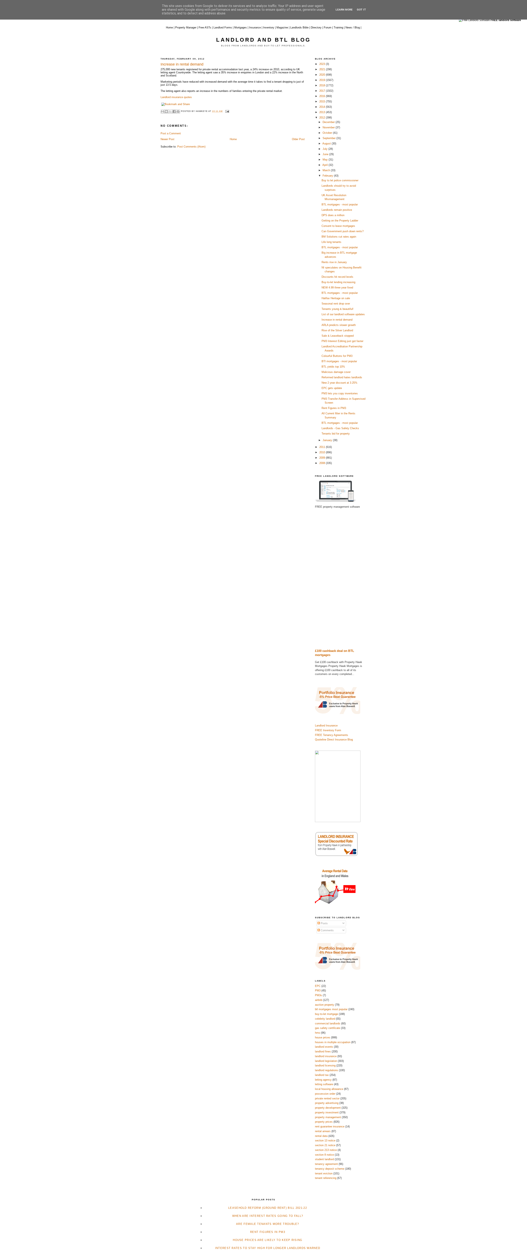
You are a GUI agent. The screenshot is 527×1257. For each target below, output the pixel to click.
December (329, 122)
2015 (322, 101)
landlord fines (323, 1051)
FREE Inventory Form (328, 730)
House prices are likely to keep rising (267, 1240)
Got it (361, 9)
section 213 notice (326, 1150)
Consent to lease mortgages (338, 225)
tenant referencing (325, 1178)
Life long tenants (331, 242)
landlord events (324, 1046)
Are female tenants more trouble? (267, 1223)
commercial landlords (327, 1023)
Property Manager (185, 27)
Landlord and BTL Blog (263, 40)
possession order (325, 1093)
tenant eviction (323, 1173)
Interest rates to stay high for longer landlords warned (267, 1248)
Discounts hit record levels (337, 276)
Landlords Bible (299, 27)
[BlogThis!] (166, 111)
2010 (322, 452)
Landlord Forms (222, 27)
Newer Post (167, 139)
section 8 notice (324, 1154)
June (326, 154)
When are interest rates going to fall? (267, 1215)
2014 (322, 106)
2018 (322, 85)
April (325, 164)
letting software (324, 1084)
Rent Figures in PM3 (334, 408)
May (326, 159)
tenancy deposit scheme (329, 1168)
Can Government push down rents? (343, 231)
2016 (322, 96)
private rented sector (327, 1098)
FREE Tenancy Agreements (331, 735)
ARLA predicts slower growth (339, 325)
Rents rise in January (334, 262)
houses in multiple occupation (332, 1042)
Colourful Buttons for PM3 (337, 355)
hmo (317, 1032)
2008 (322, 463)
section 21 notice (325, 1145)
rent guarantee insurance (329, 1126)
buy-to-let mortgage (326, 1014)
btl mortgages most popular (331, 1009)
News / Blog (352, 27)
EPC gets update (332, 388)
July (325, 148)
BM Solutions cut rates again (339, 236)
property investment (327, 1112)
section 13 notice (325, 1140)
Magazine (282, 27)
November (329, 127)
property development (328, 1107)
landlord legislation (326, 1061)
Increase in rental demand (337, 319)
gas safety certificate (327, 1028)
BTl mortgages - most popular (339, 361)
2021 (322, 69)
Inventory (268, 27)
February (328, 175)
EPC (318, 986)
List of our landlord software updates (343, 314)
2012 (322, 117)
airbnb (318, 1000)
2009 (322, 457)
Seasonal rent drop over (336, 303)
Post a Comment (171, 133)
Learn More (344, 9)
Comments (327, 930)
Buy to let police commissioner (340, 180)
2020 (322, 74)
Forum (327, 27)
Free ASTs (205, 27)
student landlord (324, 1159)
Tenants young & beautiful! (337, 308)
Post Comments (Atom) (191, 146)
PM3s (318, 995)
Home (169, 27)
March (327, 170)
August (327, 143)
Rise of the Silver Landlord (337, 330)
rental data (321, 1136)
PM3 (318, 990)
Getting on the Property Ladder (340, 220)
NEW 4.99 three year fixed (337, 287)
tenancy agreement (326, 1164)
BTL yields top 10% (333, 366)
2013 (322, 112)
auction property (324, 1004)
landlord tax (322, 1075)
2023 (322, 64)
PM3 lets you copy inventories (340, 393)
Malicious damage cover (336, 372)
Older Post (298, 139)
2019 (322, 80)
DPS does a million (333, 215)
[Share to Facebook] (174, 111)
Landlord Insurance (326, 725)
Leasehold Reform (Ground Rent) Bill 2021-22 (267, 1207)
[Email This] (162, 111)
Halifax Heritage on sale (336, 298)
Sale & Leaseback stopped (338, 335)
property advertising (326, 1103)
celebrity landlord (325, 1018)
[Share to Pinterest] (178, 111)
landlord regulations (326, 1070)
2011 (322, 447)
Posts (324, 923)
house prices (322, 1037)
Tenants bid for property (336, 433)
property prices (324, 1121)
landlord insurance (326, 1056)
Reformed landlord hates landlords (342, 377)
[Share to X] (170, 111)
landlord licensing (325, 1065)
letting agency (323, 1079)
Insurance (255, 27)
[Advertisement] (340, 579)
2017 (322, 90)
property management (328, 1117)
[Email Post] (226, 111)
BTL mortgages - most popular (340, 204)
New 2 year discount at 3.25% (339, 382)
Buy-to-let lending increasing (338, 282)
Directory (316, 27)
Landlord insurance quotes (177, 97)
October (328, 132)
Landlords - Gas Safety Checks (340, 428)
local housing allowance (329, 1089)
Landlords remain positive (337, 209)
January (328, 440)
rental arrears (323, 1131)
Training (338, 27)
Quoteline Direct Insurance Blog (334, 739)
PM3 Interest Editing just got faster (342, 341)
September (329, 138)
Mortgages (240, 27)
